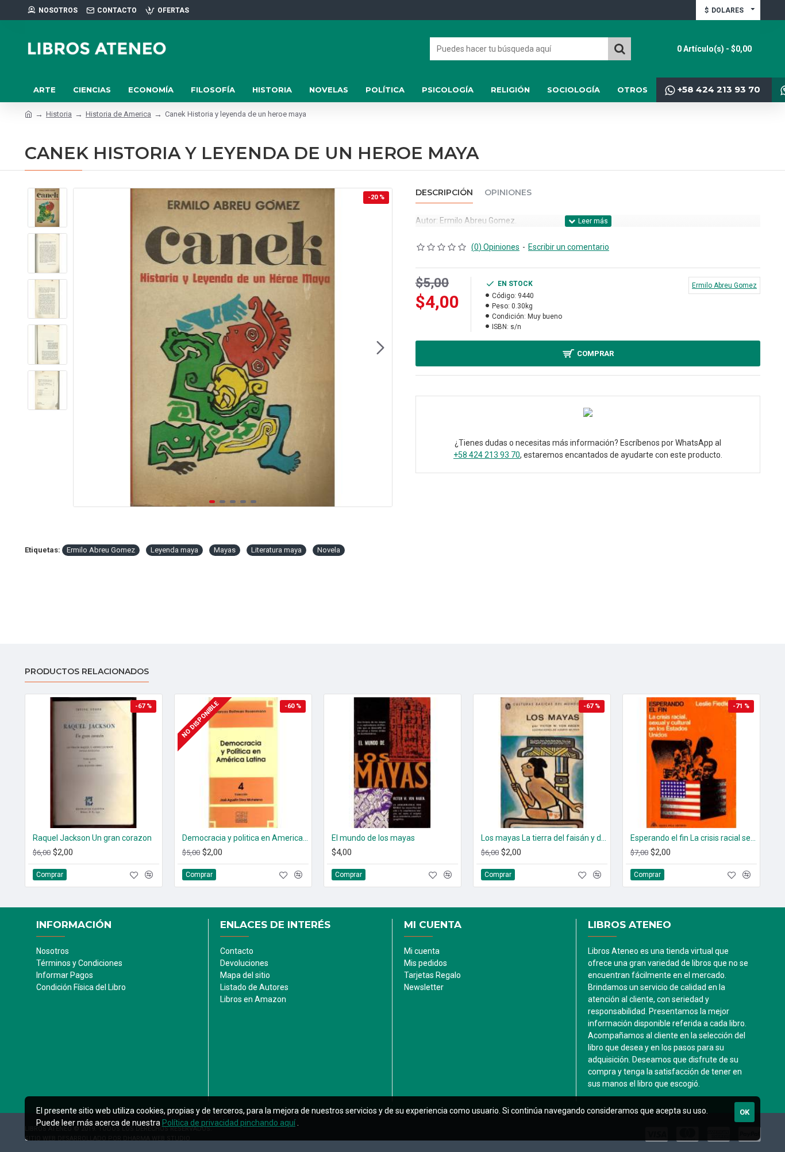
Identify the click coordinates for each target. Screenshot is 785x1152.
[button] (85, 347)
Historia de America (118, 114)
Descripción (444, 193)
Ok (744, 1112)
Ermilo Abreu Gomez (101, 550)
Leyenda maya (174, 550)
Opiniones (508, 193)
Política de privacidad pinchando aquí (228, 1122)
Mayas (225, 550)
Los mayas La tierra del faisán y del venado (544, 837)
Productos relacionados (87, 671)
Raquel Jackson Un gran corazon (92, 837)
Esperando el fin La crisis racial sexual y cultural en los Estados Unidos (693, 837)
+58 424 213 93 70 (486, 454)
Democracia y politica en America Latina (245, 837)
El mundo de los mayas (373, 837)
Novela (328, 550)
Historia (59, 114)
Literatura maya (276, 550)
